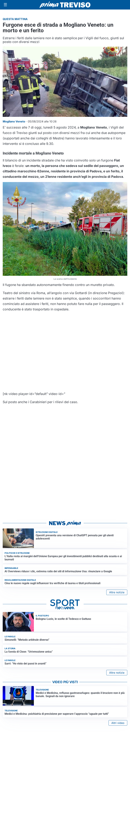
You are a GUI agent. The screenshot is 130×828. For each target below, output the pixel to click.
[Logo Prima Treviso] (65, 5)
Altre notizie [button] (116, 592)
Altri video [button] (117, 723)
